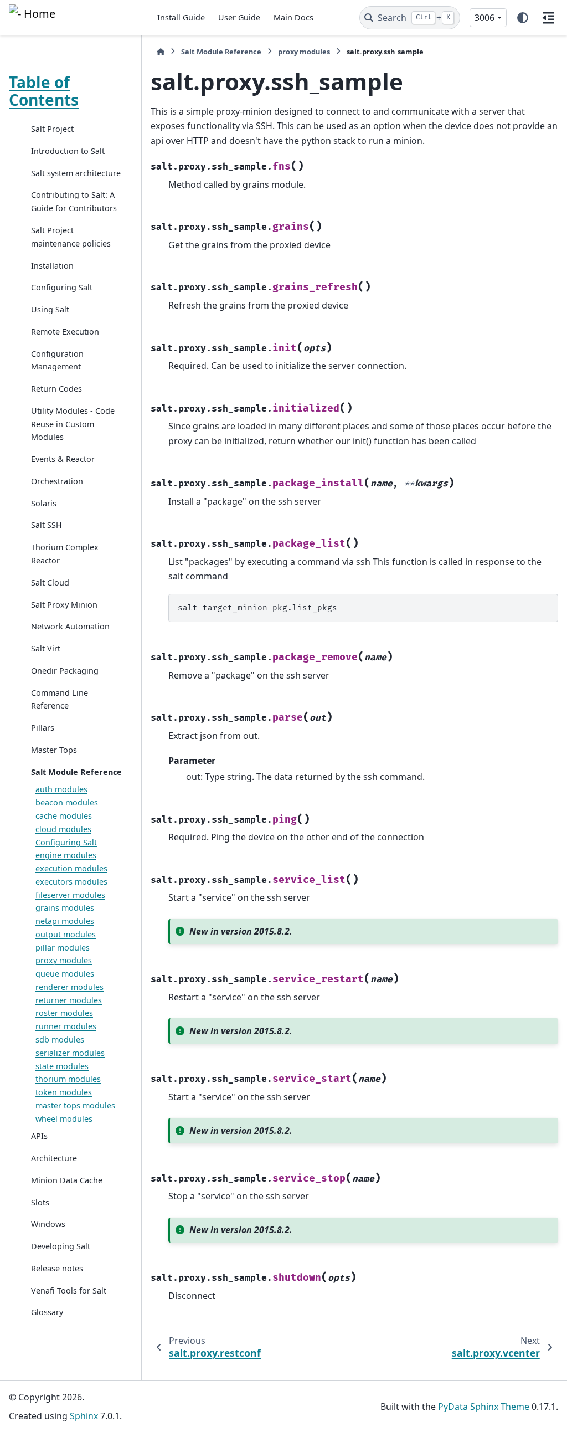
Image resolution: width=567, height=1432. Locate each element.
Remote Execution (65, 331)
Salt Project (52, 129)
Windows (48, 1224)
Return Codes (56, 388)
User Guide (239, 17)
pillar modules (62, 947)
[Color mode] (522, 17)
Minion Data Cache (66, 1180)
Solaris (43, 503)
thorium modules (68, 1079)
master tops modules (75, 1105)
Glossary (47, 1312)
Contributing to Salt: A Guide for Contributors (74, 201)
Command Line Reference (59, 699)
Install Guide (181, 17)
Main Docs (293, 17)
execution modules (71, 868)
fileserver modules (70, 895)
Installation (52, 265)
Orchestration (57, 481)
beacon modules (66, 802)
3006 (484, 18)
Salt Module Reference (76, 772)
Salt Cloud (50, 582)
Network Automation (70, 626)
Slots (40, 1202)
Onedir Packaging (65, 670)
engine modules (65, 855)
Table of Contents (44, 90)
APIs (39, 1136)
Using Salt (50, 309)
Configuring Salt (61, 287)
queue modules (64, 973)
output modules (65, 934)
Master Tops (54, 750)
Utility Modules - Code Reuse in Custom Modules (73, 424)
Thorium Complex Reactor (65, 554)
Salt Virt (45, 648)
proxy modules (63, 960)
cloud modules (63, 829)
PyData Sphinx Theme (483, 1406)
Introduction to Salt (68, 151)
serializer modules (70, 1053)
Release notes (57, 1268)
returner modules (68, 1000)
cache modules (63, 815)
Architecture (54, 1158)
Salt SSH (46, 525)
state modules (62, 1066)
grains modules (64, 907)
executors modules (71, 881)
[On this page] (548, 17)
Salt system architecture (76, 173)
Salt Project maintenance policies (71, 237)
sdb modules (59, 1039)
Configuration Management (57, 360)
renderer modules (69, 987)
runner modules (65, 1026)
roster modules (64, 1013)
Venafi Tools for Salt (68, 1290)
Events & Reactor (63, 459)
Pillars (42, 727)
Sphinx (84, 1416)
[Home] (160, 52)
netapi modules (64, 921)
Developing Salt (60, 1246)
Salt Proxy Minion (64, 604)
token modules (63, 1092)
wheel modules (63, 1118)
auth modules (61, 789)
